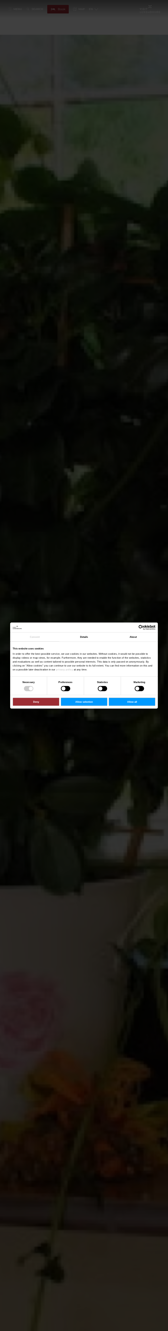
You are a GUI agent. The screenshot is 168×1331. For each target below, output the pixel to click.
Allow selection (84, 701)
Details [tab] (84, 637)
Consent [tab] (35, 637)
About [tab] (133, 637)
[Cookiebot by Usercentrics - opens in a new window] (141, 627)
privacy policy (64, 669)
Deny (36, 701)
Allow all (132, 701)
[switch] (65, 688)
